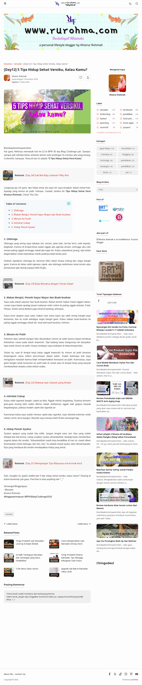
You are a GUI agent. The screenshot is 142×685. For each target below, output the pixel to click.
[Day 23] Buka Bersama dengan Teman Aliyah (49, 283)
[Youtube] (136, 674)
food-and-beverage (128, 118)
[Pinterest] (131, 674)
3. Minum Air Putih (21, 218)
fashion (103, 118)
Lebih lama (12, 524)
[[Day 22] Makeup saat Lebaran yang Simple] (8, 386)
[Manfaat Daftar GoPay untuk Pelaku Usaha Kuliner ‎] (117, 465)
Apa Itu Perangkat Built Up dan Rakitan (116, 541)
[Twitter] (115, 674)
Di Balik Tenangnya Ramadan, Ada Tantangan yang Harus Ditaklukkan (29, 557)
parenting (104, 123)
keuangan (104, 166)
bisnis (105, 172)
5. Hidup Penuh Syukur (23, 227)
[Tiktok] (120, 674)
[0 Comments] (81, 77)
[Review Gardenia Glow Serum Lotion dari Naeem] (117, 501)
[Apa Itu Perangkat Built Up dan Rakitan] (117, 537)
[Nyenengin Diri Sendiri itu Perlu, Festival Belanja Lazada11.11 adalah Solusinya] (117, 323)
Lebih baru (83, 524)
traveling (105, 154)
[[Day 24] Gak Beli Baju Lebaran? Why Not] (8, 179)
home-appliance (129, 123)
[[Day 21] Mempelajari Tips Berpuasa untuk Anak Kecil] (8, 467)
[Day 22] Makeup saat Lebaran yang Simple (48, 382)
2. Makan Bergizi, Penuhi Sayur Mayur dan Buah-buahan (40, 214)
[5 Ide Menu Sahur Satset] (9, 576)
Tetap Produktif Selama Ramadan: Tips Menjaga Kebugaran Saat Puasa (72, 557)
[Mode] (130, 4)
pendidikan (128, 114)
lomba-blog (105, 114)
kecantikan (126, 148)
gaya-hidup (105, 148)
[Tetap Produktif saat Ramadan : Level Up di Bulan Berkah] (9, 548)
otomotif (104, 127)
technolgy (104, 160)
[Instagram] (125, 674)
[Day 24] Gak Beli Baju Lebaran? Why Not (47, 175)
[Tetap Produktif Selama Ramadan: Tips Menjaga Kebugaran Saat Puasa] (54, 562)
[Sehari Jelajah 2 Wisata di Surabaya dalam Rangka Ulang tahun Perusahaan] (117, 430)
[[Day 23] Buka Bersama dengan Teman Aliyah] (8, 287)
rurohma (134, 679)
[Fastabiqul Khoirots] (67, 3)
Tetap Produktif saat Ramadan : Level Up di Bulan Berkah (30, 542)
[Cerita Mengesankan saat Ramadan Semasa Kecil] (54, 548)
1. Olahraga (17, 210)
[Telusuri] (136, 4)
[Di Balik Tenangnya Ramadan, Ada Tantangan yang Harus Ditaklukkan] (9, 562)
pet (127, 172)
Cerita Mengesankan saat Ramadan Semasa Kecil (72, 542)
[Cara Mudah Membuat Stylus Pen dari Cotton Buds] (117, 358)
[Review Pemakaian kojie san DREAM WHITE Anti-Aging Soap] (117, 394)
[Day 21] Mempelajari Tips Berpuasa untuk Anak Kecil (54, 463)
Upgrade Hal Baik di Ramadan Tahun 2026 (74, 570)
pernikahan (126, 160)
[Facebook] (109, 674)
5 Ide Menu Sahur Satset (27, 568)
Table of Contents (16, 203)
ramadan (9, 514)
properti (126, 127)
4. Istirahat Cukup (20, 222)
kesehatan (128, 109)
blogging (126, 154)
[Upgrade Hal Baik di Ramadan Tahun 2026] (54, 576)
